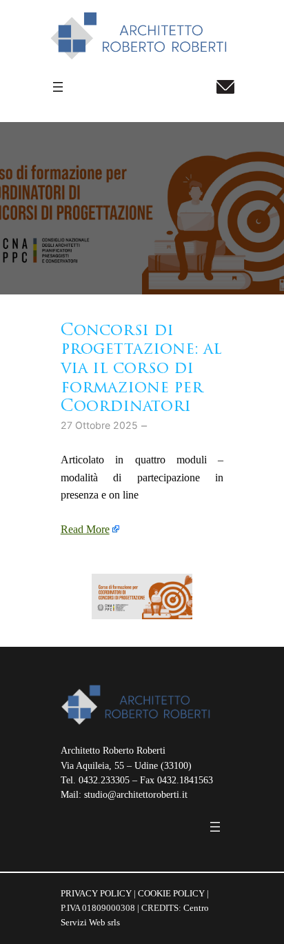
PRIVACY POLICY (96, 893)
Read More (85, 529)
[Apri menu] (58, 87)
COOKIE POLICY (171, 893)
